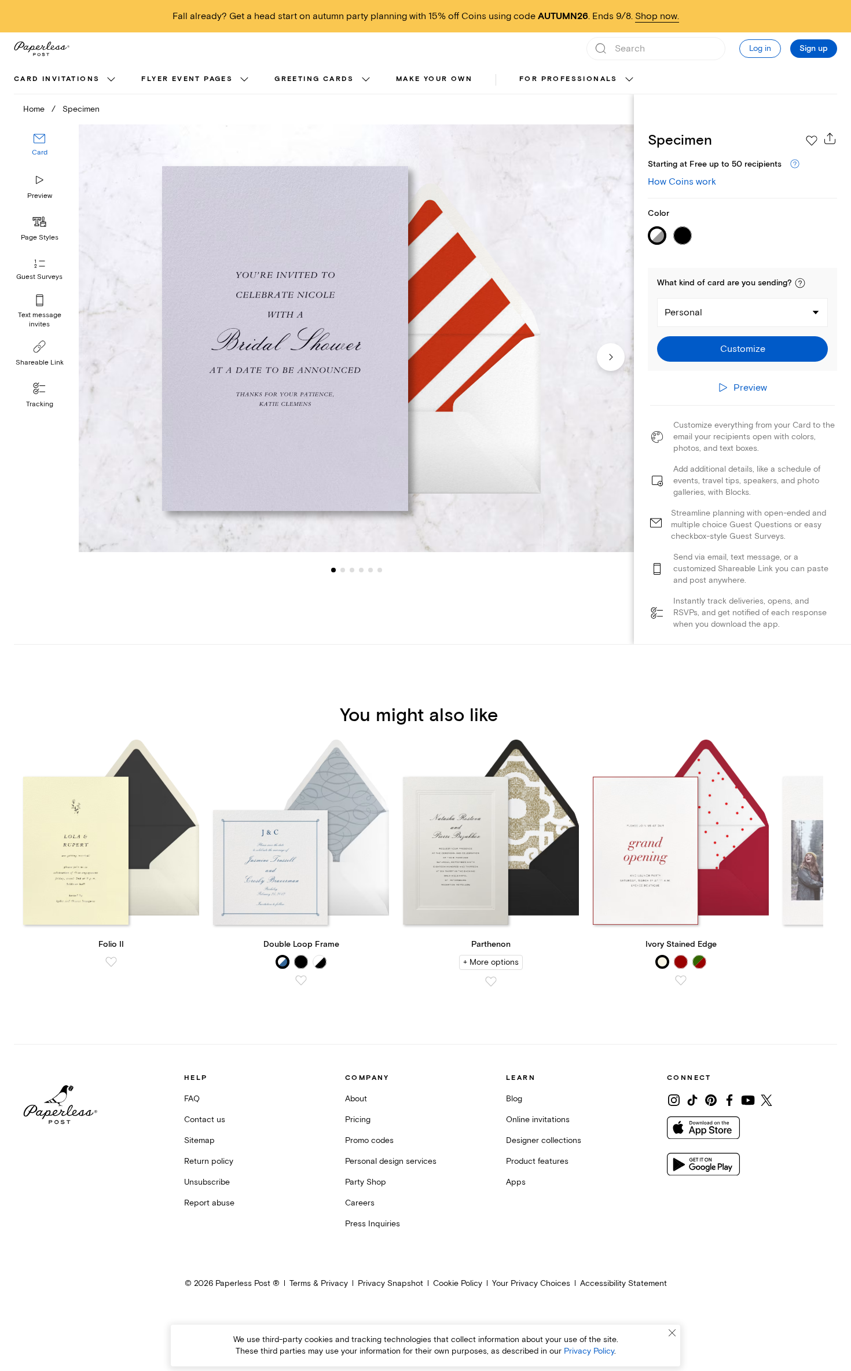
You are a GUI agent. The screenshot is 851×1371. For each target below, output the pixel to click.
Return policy (208, 1161)
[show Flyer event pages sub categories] (244, 79)
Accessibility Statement (623, 1283)
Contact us (204, 1119)
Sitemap (199, 1140)
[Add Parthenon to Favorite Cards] (491, 981)
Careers (360, 1203)
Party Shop (365, 1182)
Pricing (358, 1119)
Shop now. (657, 16)
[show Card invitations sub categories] (111, 79)
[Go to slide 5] (361, 569)
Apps (516, 1182)
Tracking (39, 404)
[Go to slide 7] (379, 569)
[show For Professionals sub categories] (629, 79)
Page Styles (39, 237)
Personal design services (390, 1161)
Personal (683, 312)
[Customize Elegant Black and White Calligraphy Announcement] (356, 338)
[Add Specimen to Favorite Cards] (812, 141)
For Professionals (568, 79)
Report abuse (209, 1203)
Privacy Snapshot (390, 1283)
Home (34, 109)
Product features (537, 1161)
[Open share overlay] (830, 138)
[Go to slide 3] (342, 569)
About (356, 1099)
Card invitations (57, 79)
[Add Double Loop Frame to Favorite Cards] (301, 980)
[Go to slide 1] (333, 569)
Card (39, 152)
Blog (514, 1099)
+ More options (491, 962)
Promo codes (369, 1140)
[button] (800, 283)
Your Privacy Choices (531, 1283)
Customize (742, 349)
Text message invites (39, 320)
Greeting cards (314, 79)
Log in (760, 48)
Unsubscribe (207, 1182)
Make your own (434, 79)
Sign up (813, 48)
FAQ (192, 1099)
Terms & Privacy (318, 1283)
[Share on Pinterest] (711, 1100)
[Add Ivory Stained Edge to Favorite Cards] (681, 980)
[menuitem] (66, 80)
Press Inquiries (372, 1224)
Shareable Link (40, 362)
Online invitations (538, 1119)
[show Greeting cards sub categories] (366, 79)
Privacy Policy (589, 1351)
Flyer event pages (187, 79)
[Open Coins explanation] (795, 164)
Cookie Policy (457, 1283)
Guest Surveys (39, 277)
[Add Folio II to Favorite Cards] (111, 962)
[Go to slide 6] (370, 569)
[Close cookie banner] (672, 1333)
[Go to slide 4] (352, 569)
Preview (39, 196)
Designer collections (543, 1140)
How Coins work (682, 182)
